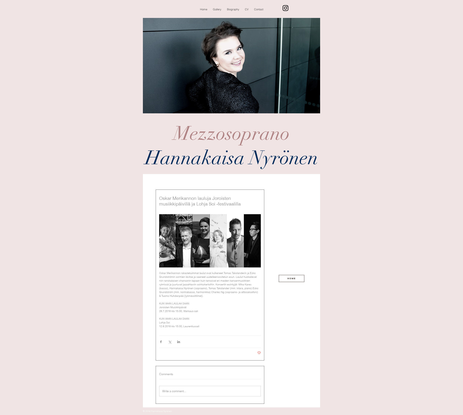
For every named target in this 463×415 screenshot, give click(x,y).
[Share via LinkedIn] (178, 341)
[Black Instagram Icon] (285, 8)
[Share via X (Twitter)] (169, 341)
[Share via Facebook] (161, 341)
